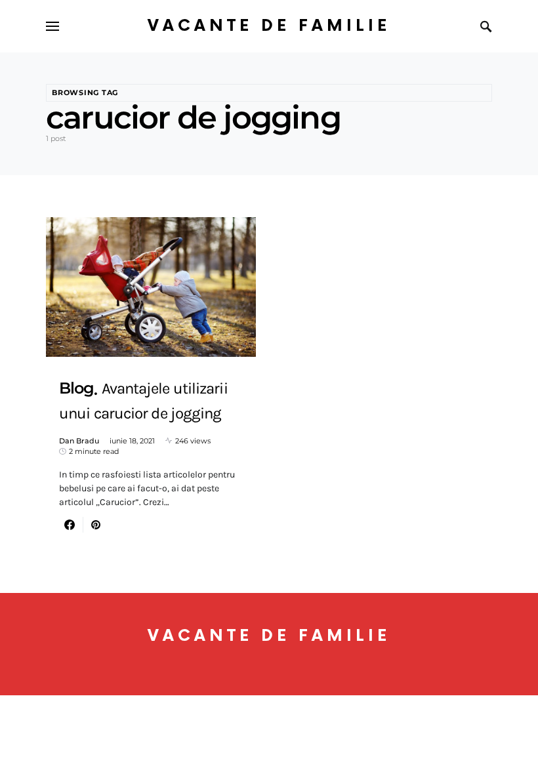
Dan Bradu (79, 440)
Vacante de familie (269, 25)
